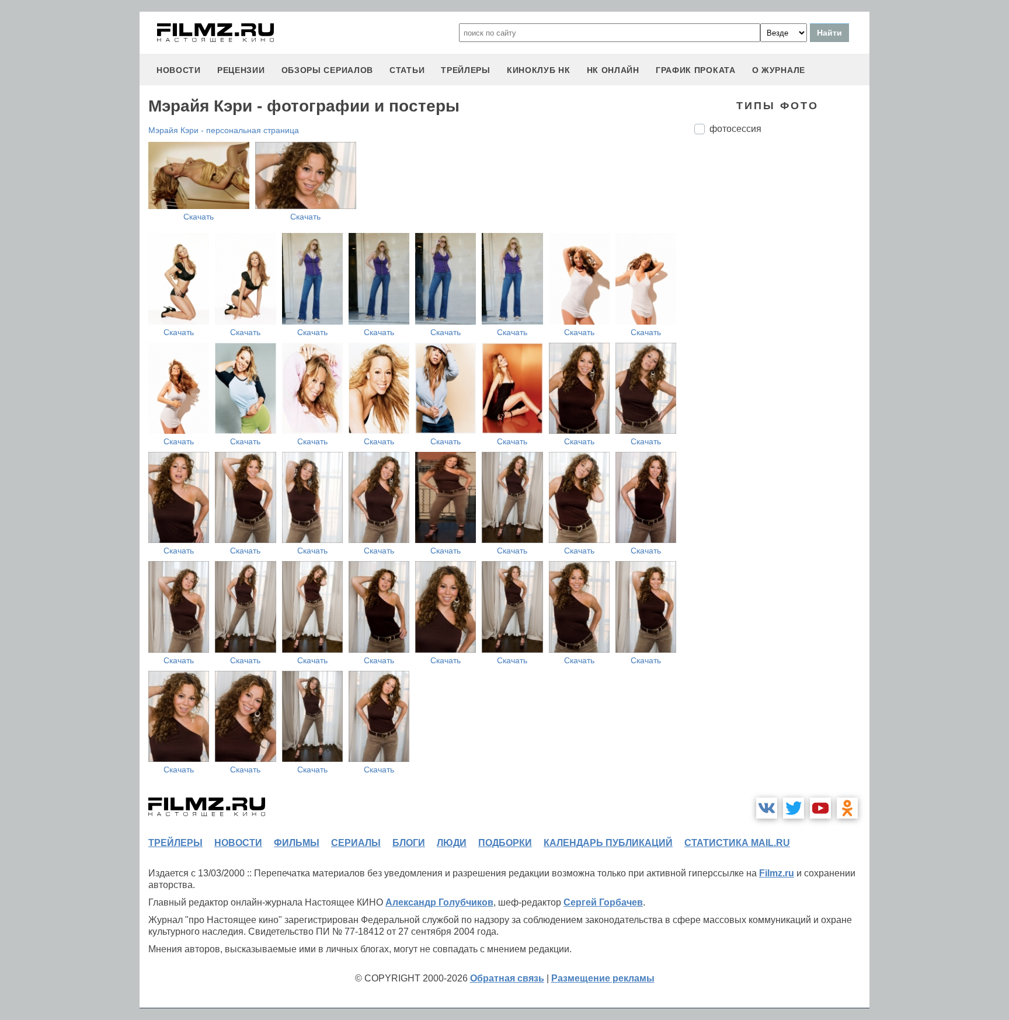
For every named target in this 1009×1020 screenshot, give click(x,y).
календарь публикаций (608, 843)
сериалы (356, 843)
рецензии (241, 70)
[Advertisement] (781, 338)
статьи (407, 70)
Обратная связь (507, 978)
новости (178, 70)
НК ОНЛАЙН (613, 70)
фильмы (296, 843)
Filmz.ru (776, 873)
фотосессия (735, 129)
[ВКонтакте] (766, 808)
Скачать (198, 216)
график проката (696, 70)
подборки (505, 843)
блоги (408, 843)
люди (452, 843)
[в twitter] (793, 808)
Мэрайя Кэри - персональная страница (223, 130)
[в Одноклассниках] (847, 808)
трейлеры (465, 70)
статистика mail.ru (737, 843)
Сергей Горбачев (603, 902)
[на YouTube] (820, 808)
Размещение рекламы (603, 978)
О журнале (778, 70)
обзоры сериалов (327, 70)
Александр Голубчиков (439, 902)
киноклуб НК (538, 70)
